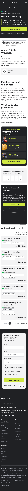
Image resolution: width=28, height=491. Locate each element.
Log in (2, 2)
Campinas (9, 254)
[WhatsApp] (23, 386)
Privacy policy (5, 485)
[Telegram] (20, 386)
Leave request (14, 380)
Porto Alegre (10, 307)
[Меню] (25, 2)
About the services (14, 209)
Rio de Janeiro (11, 272)
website (12, 89)
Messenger (7, 358)
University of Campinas (11, 252)
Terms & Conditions (6, 483)
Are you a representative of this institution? (13, 33)
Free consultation (14, 29)
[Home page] (14, 2)
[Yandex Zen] (6, 416)
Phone (5, 351)
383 (18, 323)
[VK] (9, 416)
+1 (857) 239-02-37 (7, 403)
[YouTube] (13, 416)
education (8, 407)
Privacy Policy (13, 368)
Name (5, 344)
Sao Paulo (9, 240)
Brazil (5, 240)
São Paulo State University (12, 286)
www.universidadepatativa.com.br (10, 13)
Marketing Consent (10, 376)
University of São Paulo (11, 238)
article (11, 122)
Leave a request (14, 205)
